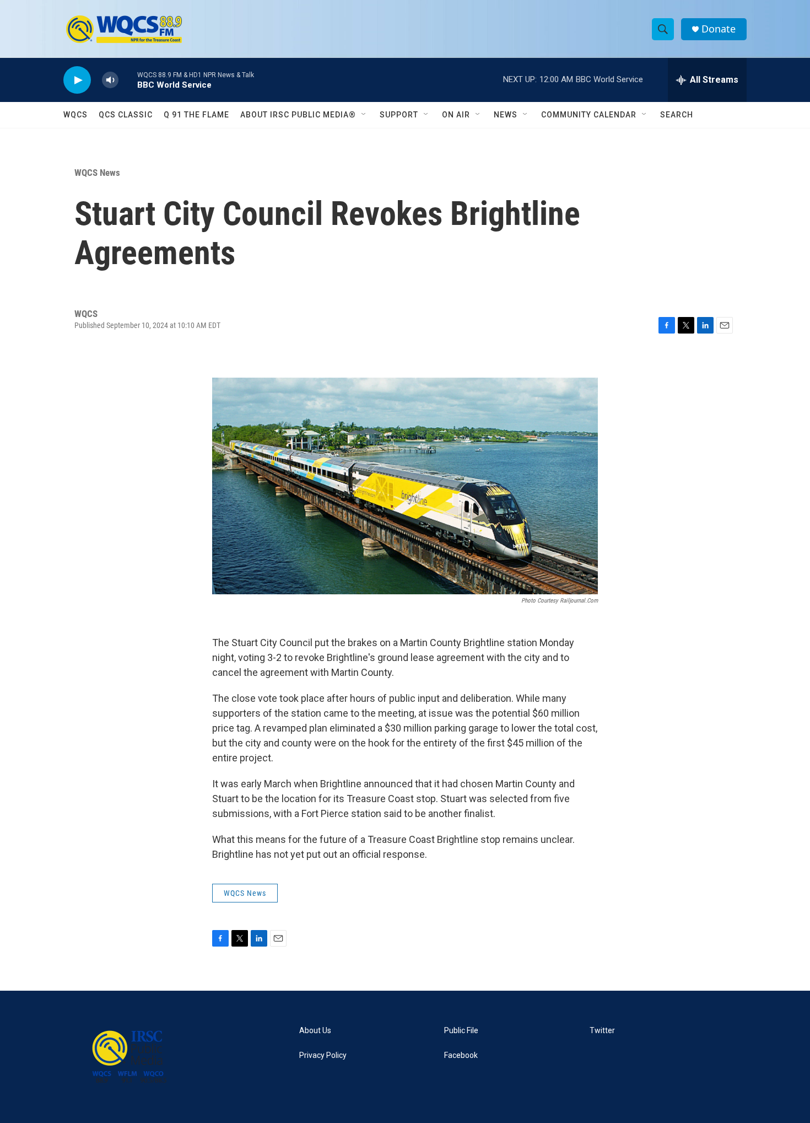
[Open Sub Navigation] (364, 114)
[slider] (127, 79)
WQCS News (97, 172)
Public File (461, 1031)
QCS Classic (126, 114)
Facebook (461, 1055)
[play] (77, 80)
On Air (456, 114)
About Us (315, 1031)
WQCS (75, 114)
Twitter (602, 1031)
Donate (718, 29)
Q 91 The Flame (196, 114)
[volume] (110, 80)
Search (676, 114)
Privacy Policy (323, 1055)
